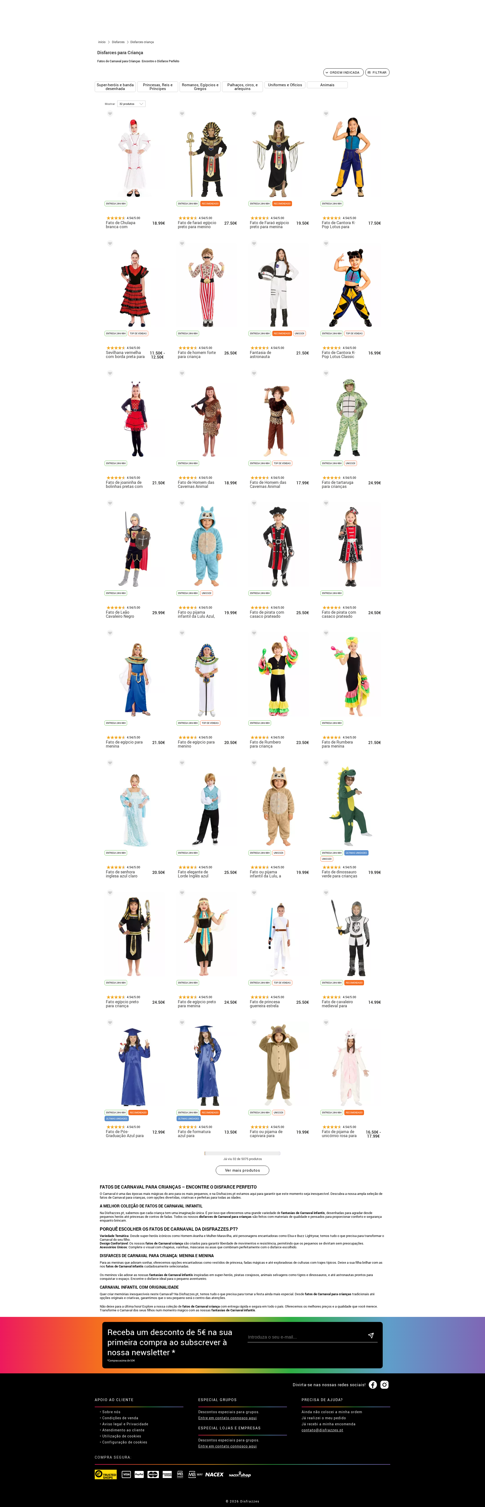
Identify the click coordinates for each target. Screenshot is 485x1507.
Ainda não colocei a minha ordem (332, 1411)
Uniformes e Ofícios (285, 84)
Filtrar (380, 72)
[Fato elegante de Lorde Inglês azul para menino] (181, 764)
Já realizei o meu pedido (324, 1417)
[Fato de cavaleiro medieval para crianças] (325, 893)
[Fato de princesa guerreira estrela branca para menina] (253, 893)
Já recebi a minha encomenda (329, 1424)
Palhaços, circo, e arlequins (242, 86)
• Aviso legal (111, 1424)
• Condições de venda (119, 1417)
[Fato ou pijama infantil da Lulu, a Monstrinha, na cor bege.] (253, 764)
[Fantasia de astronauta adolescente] (253, 244)
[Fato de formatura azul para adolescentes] (181, 1023)
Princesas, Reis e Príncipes (158, 86)
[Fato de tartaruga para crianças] (325, 374)
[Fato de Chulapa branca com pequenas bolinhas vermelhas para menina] (109, 114)
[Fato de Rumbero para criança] (253, 634)
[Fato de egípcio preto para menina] (181, 893)
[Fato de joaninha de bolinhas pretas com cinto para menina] (109, 374)
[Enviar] (371, 1336)
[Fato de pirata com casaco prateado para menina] (325, 504)
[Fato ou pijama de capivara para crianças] (253, 1023)
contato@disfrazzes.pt (322, 1430)
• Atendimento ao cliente (122, 1430)
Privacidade (137, 1424)
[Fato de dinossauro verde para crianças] (325, 764)
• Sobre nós (110, 1411)
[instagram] (384, 1385)
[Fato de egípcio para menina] (109, 634)
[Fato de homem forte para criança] (181, 244)
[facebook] (373, 1385)
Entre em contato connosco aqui (227, 1417)
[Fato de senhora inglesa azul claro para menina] (109, 764)
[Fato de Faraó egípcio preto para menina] (253, 114)
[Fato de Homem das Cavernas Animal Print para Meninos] (253, 374)
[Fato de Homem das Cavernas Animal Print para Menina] (181, 374)
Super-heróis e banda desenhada (115, 86)
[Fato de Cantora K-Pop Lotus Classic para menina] (325, 244)
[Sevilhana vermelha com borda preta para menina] (109, 244)
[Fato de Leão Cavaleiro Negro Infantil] (109, 504)
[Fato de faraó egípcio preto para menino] (181, 114)
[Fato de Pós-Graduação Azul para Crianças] (109, 1023)
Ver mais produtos (242, 1170)
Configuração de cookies (124, 1442)
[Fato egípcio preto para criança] (109, 893)
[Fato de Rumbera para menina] (325, 634)
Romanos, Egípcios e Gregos (200, 86)
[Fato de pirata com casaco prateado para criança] (253, 504)
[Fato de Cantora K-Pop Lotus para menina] (325, 114)
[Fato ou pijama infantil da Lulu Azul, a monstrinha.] (181, 504)
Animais (327, 84)
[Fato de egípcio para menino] (181, 634)
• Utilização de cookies (120, 1436)
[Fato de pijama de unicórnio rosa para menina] (325, 1023)
